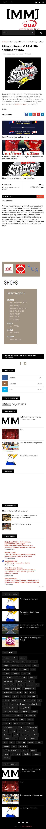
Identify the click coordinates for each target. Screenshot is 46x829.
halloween (32, 696)
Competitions (21, 677)
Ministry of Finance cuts (21, 524)
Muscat (6, 715)
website (36, 754)
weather (26, 754)
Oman (30, 719)
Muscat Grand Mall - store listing (14, 511)
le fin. (22, 430)
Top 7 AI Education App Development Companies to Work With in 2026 (20, 555)
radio (27, 731)
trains (6, 754)
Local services (34, 704)
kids (11, 704)
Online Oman (32, 727)
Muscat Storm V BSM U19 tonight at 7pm (18, 178)
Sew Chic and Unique (14, 568)
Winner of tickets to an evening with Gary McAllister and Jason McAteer (22, 158)
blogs (6, 665)
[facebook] (36, 2)
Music (6, 719)
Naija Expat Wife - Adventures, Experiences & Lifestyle (18, 543)
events (19, 692)
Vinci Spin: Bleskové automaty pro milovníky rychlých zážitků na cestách (20, 546)
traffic (33, 750)
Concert (33, 677)
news (23, 719)
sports (39, 742)
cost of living (20, 681)
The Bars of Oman (10, 750)
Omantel (20, 727)
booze (6, 669)
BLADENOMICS (11, 561)
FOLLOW (39, 383)
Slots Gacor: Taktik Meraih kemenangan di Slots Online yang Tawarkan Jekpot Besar (22, 581)
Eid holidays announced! (29, 456)
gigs (23, 696)
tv (12, 754)
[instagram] (43, 2)
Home (4, 42)
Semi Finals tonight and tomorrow (15, 137)
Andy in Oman (11, 579)
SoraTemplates (26, 826)
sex (5, 742)
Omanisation (8, 727)
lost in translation (10, 708)
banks (24, 662)
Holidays (23, 700)
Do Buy (21, 685)
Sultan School (20, 104)
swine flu (22, 746)
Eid (37, 685)
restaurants (26, 735)
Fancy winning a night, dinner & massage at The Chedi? (24, 516)
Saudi (15, 739)
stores (6, 746)
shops (30, 742)
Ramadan (7, 735)
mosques (25, 712)
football (11, 42)
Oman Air (7, 723)
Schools (23, 739)
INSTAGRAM (13, 383)
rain (34, 731)
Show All (41, 587)
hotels (32, 700)
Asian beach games (11, 662)
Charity (6, 673)
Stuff (14, 746)
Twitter (11, 389)
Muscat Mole (30, 715)
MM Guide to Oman (11, 712)
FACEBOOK (12, 377)
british (14, 669)
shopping (21, 742)
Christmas (26, 673)
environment (8, 692)
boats (35, 665)
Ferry (32, 692)
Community (8, 677)
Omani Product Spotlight (23, 723)
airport (22, 658)
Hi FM (14, 700)
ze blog (7, 758)
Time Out (24, 750)
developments (9, 685)
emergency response (12, 689)
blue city (26, 665)
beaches (33, 662)
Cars (32, 669)
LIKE (40, 377)
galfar (16, 696)
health (6, 700)
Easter (29, 685)
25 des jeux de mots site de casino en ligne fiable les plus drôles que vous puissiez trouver (20, 571)
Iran (5, 704)
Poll (20, 731)
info (39, 700)
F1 (26, 692)
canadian (24, 669)
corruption (8, 681)
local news (21, 704)
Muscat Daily (17, 715)
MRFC (34, 712)
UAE (18, 754)
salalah (6, 739)
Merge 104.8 (24, 708)
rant (16, 735)
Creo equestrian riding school (31, 443)
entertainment (29, 689)
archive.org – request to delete (17, 563)
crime (31, 681)
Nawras (14, 719)
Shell (12, 742)
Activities (7, 658)
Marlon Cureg (10, 552)
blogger (40, 196)
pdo (5, 731)
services (33, 739)
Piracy (12, 731)
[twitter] (39, 2)
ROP (35, 735)
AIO (15, 658)
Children (16, 673)
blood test (15, 665)
